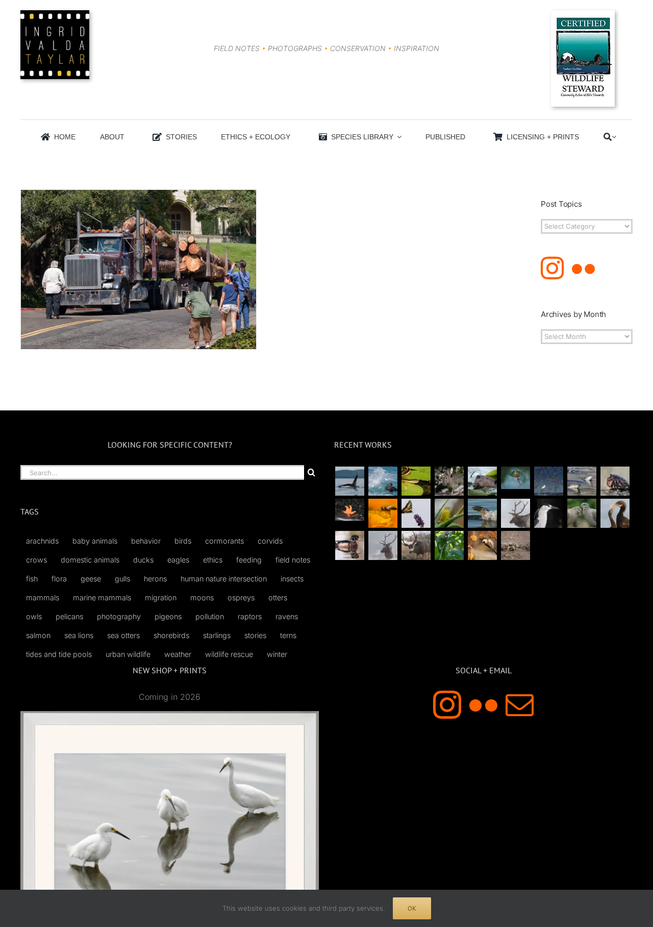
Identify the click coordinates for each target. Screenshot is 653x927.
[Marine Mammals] (482, 513)
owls (34, 616)
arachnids (42, 540)
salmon (38, 635)
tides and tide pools (59, 654)
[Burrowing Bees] (515, 545)
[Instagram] (552, 268)
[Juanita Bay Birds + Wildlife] (482, 481)
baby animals (94, 540)
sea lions (78, 635)
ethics (212, 559)
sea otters (123, 635)
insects (292, 578)
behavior (146, 540)
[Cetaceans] (349, 481)
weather (177, 654)
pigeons (168, 616)
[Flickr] (583, 268)
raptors (250, 616)
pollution (209, 616)
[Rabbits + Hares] (449, 481)
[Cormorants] (614, 513)
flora (59, 578)
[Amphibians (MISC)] (515, 477)
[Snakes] (415, 481)
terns (288, 635)
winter (277, 654)
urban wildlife (128, 654)
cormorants (224, 540)
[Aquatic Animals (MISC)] (349, 509)
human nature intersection (224, 578)
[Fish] (581, 481)
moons (202, 597)
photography (119, 616)
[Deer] (415, 545)
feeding (249, 559)
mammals (42, 597)
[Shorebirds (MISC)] (548, 481)
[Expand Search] (614, 137)
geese (91, 578)
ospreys (241, 597)
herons (155, 578)
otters (277, 597)
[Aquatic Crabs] (614, 481)
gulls (122, 578)
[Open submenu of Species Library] (397, 137)
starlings (217, 635)
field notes (292, 559)
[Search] (608, 137)
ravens (286, 616)
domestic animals (90, 559)
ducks (143, 559)
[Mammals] (515, 513)
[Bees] (382, 513)
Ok (412, 908)
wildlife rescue (229, 654)
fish (32, 578)
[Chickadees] (482, 545)
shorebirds (171, 635)
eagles (178, 559)
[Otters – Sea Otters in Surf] (382, 481)
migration (161, 597)
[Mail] (520, 705)
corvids (270, 540)
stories (255, 635)
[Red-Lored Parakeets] (449, 545)
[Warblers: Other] (449, 513)
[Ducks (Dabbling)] (349, 545)
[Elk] (382, 545)
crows (36, 559)
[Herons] (548, 513)
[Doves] (581, 513)
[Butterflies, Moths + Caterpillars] (415, 513)
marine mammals (102, 597)
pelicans (69, 616)
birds (182, 540)
